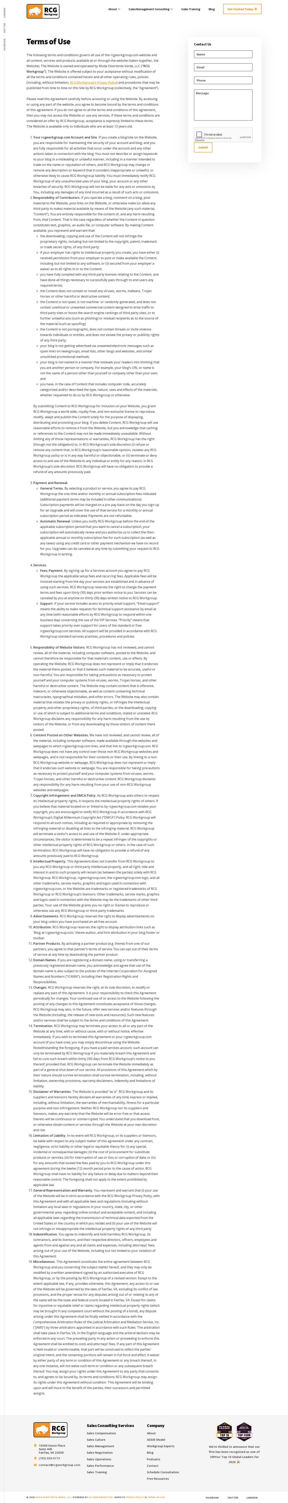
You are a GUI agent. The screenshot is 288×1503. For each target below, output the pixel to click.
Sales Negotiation (100, 1452)
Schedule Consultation (163, 1472)
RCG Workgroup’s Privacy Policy (93, 82)
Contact (152, 1466)
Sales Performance (100, 1466)
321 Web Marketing (100, 1497)
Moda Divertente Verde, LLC (53, 1497)
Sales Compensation (101, 1433)
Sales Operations (99, 1459)
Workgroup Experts (161, 1446)
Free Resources (158, 1478)
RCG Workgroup (46, 12)
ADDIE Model (156, 1439)
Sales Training (97, 1472)
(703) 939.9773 (49, 1458)
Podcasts (153, 1459)
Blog (150, 1452)
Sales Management (100, 1446)
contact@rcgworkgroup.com (59, 1465)
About (151, 1433)
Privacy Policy (135, 1497)
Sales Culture (96, 1439)
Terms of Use (156, 1497)
